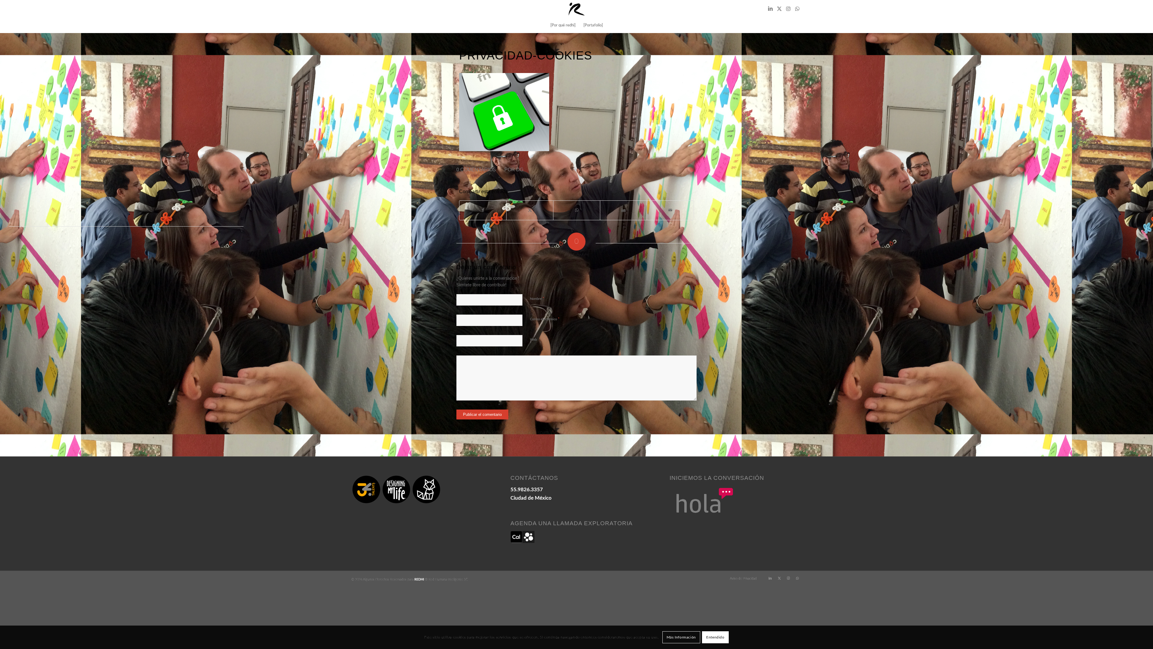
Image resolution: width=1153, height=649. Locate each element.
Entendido (715, 637)
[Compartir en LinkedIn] (623, 210)
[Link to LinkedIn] (770, 9)
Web (533, 339)
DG (519, 169)
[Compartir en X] (530, 210)
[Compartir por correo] (670, 210)
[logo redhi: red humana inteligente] (576, 9)
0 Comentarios (476, 169)
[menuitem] (563, 25)
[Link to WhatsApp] (797, 9)
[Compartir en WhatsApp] (576, 210)
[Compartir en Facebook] (482, 210)
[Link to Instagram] (788, 9)
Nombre (537, 299)
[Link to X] (779, 9)
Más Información (681, 637)
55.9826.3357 (526, 489)
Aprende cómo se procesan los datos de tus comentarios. (613, 432)
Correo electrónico (545, 319)
